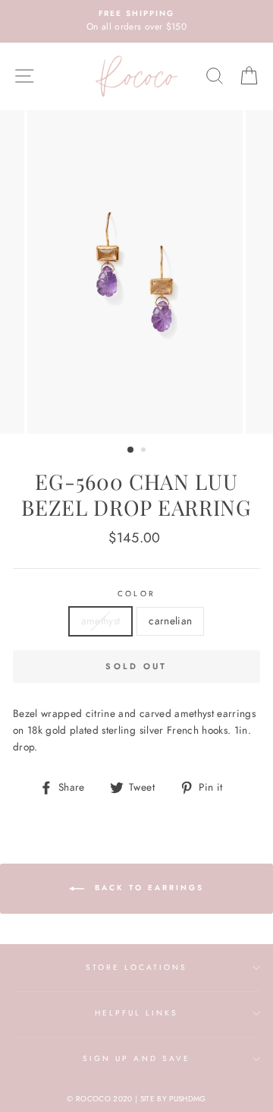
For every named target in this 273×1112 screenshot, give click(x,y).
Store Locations (137, 967)
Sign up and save (136, 1058)
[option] (136, 21)
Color (136, 593)
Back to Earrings (147, 888)
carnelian (170, 620)
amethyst (101, 620)
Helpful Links (137, 1013)
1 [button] (131, 450)
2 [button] (145, 451)
